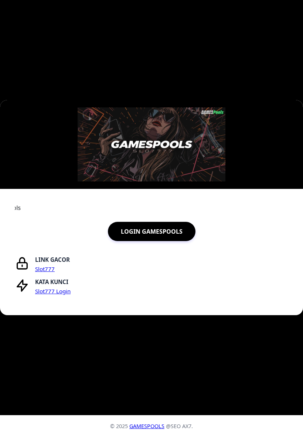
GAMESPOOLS (146, 426)
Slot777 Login (53, 291)
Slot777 (45, 269)
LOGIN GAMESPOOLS (152, 231)
